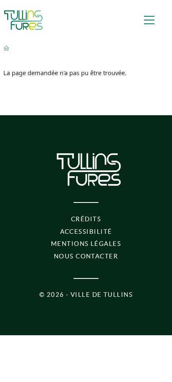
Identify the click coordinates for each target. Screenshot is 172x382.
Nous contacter (86, 256)
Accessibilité (86, 231)
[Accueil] (23, 20)
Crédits (86, 219)
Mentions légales (86, 243)
